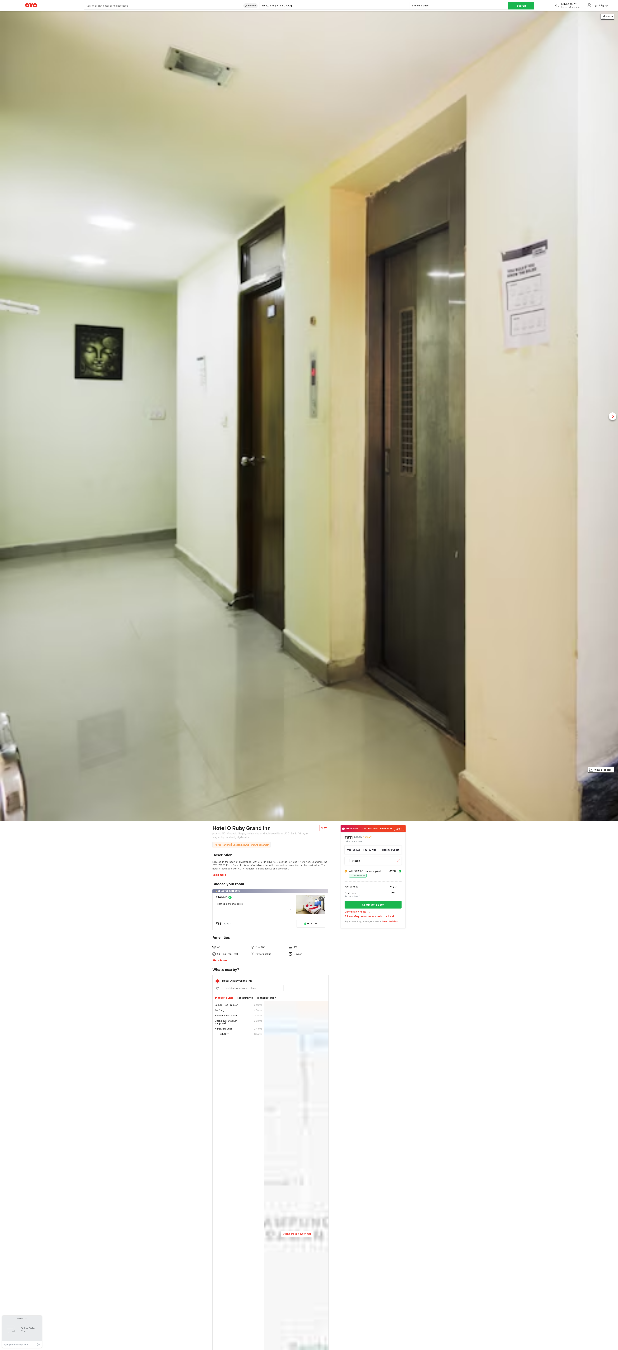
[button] (373, 912)
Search (521, 5)
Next (612, 416)
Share (609, 16)
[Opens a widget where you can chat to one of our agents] (22, 1331)
